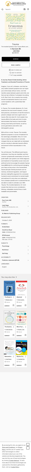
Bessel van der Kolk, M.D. (9, 300)
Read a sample (15, 65)
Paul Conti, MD (16, 49)
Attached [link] (19, 297)
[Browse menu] (28, 9)
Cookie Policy (15, 467)
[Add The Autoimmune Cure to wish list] (13, 335)
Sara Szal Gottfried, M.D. (9, 329)
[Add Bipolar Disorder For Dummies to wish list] (25, 365)
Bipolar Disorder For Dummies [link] (21, 356)
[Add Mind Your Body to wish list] (25, 335)
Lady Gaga (16, 51)
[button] (16, 59)
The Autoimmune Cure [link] (9, 327)
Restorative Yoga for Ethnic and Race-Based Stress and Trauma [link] (9, 356)
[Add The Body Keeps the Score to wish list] (13, 305)
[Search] (2, 9)
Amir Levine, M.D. (21, 300)
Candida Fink (21, 359)
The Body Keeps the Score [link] (9, 297)
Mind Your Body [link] (21, 327)
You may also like (8, 277)
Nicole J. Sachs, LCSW (21, 329)
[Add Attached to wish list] (25, 305)
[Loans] (24, 10)
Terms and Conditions (8, 447)
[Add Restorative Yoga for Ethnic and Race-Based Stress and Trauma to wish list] (13, 365)
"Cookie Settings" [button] (14, 460)
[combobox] (12, 9)
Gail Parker (8, 359)
